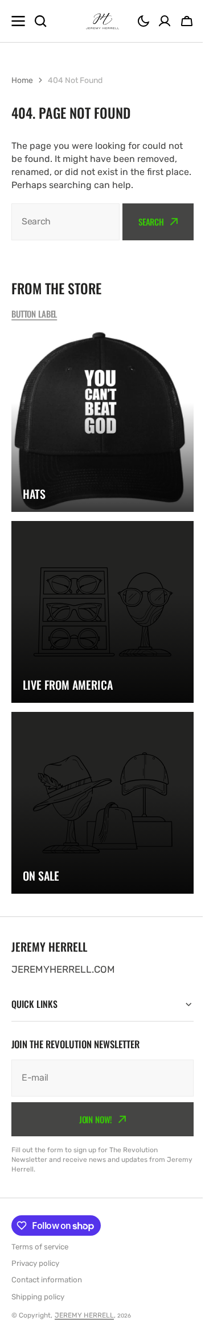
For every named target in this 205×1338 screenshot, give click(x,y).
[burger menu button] (18, 21)
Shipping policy (37, 1297)
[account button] (164, 21)
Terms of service (39, 1247)
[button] (143, 21)
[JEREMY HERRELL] (102, 21)
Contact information (46, 1280)
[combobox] (65, 221)
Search (151, 221)
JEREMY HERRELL (84, 1315)
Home (22, 80)
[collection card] (102, 421)
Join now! (91, 1118)
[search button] (40, 21)
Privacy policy (35, 1263)
